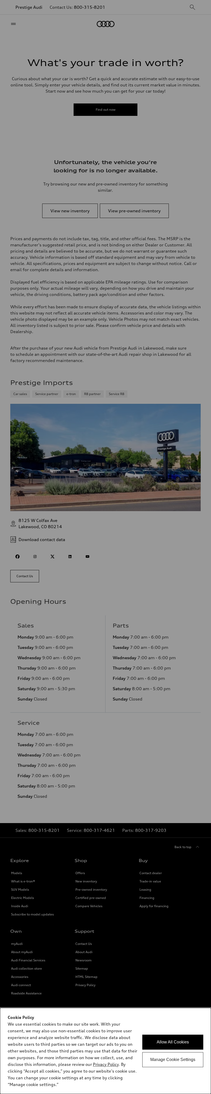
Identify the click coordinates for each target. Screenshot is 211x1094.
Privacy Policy (106, 1064)
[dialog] (105, 1051)
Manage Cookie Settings (172, 1059)
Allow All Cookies (173, 1042)
